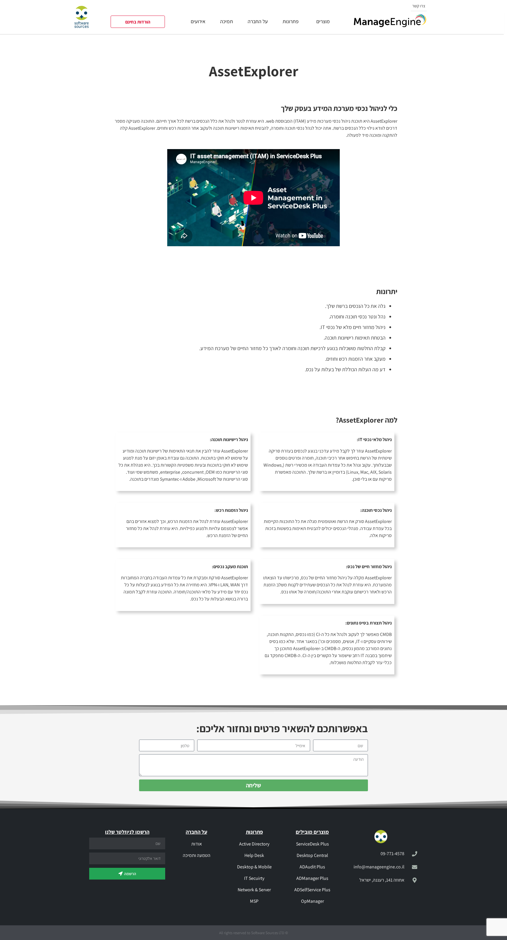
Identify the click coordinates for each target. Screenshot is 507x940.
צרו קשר (418, 6)
